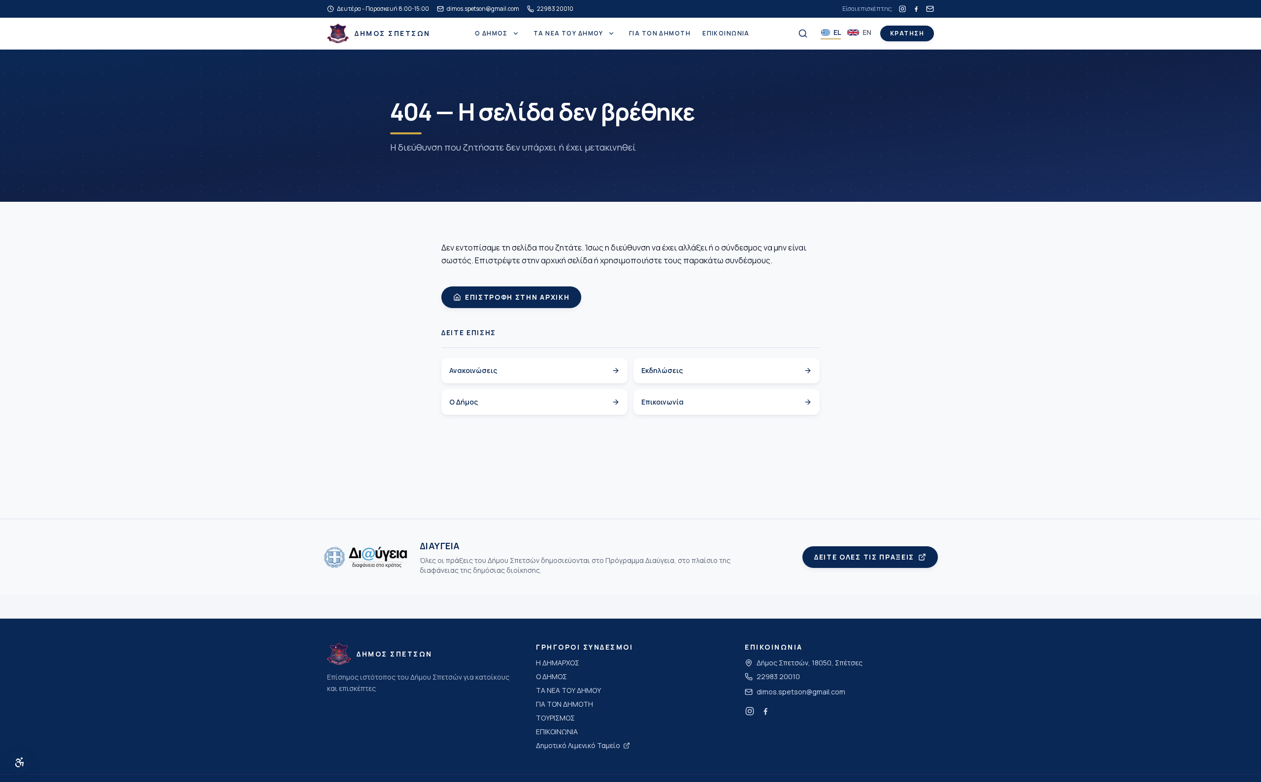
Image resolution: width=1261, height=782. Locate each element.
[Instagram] (902, 9)
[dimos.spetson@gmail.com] (930, 9)
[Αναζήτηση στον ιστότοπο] (803, 33)
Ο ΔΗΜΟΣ (491, 33)
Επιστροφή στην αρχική (517, 297)
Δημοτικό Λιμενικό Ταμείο (578, 745)
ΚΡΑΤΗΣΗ (907, 33)
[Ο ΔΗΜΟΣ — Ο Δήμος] (516, 33)
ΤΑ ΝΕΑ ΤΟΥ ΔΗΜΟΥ (568, 33)
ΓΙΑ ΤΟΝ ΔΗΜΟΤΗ (660, 33)
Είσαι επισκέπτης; (867, 9)
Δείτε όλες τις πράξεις (864, 557)
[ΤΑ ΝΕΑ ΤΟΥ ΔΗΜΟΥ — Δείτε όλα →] (611, 33)
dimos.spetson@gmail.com (801, 691)
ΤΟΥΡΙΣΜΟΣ (555, 717)
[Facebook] (916, 9)
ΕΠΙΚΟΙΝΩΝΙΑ (726, 33)
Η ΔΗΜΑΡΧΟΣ (557, 662)
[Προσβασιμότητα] (20, 762)
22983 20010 (778, 676)
